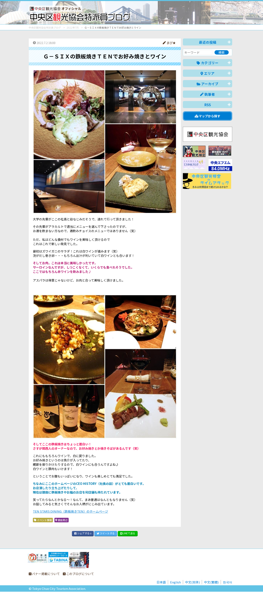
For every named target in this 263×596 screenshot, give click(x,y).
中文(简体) (192, 582)
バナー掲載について (45, 574)
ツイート (107, 533)
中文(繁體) (211, 582)
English (175, 582)
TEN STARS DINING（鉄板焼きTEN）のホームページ (70, 511)
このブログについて (80, 574)
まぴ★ (171, 43)
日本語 (161, 582)
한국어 (227, 582)
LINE (128, 533)
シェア (84, 533)
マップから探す (209, 116)
